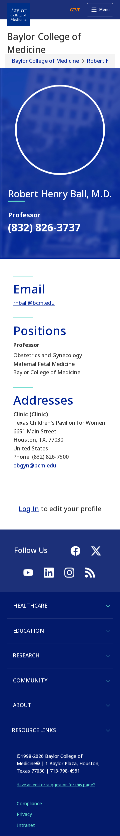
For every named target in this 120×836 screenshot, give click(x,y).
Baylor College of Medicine (45, 60)
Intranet (26, 825)
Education (28, 630)
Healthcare (30, 605)
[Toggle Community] (108, 680)
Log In (29, 508)
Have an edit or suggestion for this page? (56, 785)
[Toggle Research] (108, 655)
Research (26, 655)
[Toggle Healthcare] (108, 606)
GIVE (75, 10)
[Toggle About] (108, 705)
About (22, 705)
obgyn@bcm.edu (34, 465)
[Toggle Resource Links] (108, 730)
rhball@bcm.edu (34, 302)
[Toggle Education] (108, 630)
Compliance (29, 803)
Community (30, 680)
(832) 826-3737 (44, 227)
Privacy (24, 814)
